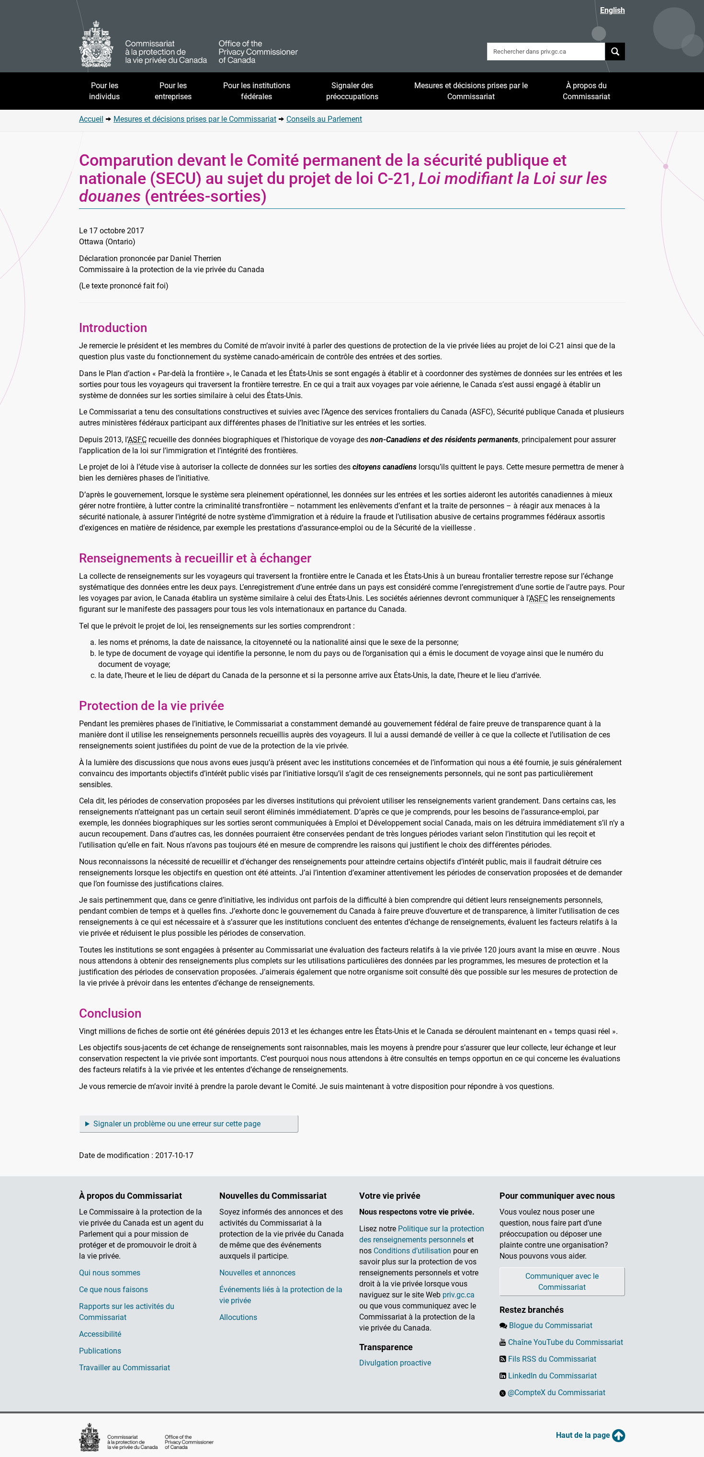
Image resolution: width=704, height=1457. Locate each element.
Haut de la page (584, 1435)
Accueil (91, 119)
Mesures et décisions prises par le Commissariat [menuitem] (471, 91)
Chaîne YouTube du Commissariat (565, 1342)
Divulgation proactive (395, 1362)
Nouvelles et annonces (257, 1272)
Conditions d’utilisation (412, 1250)
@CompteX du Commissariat (556, 1392)
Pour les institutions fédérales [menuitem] (256, 91)
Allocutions (238, 1317)
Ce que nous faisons (113, 1289)
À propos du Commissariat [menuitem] (586, 91)
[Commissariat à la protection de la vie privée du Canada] (188, 44)
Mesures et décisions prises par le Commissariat (195, 119)
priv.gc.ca (459, 1294)
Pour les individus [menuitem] (104, 91)
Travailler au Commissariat (124, 1367)
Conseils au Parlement (324, 119)
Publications (100, 1350)
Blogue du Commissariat (550, 1325)
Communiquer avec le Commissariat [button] (562, 1282)
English (612, 10)
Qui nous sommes (109, 1272)
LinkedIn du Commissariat (552, 1375)
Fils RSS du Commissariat (552, 1359)
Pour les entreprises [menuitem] (173, 91)
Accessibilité (100, 1334)
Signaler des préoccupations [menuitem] (352, 91)
